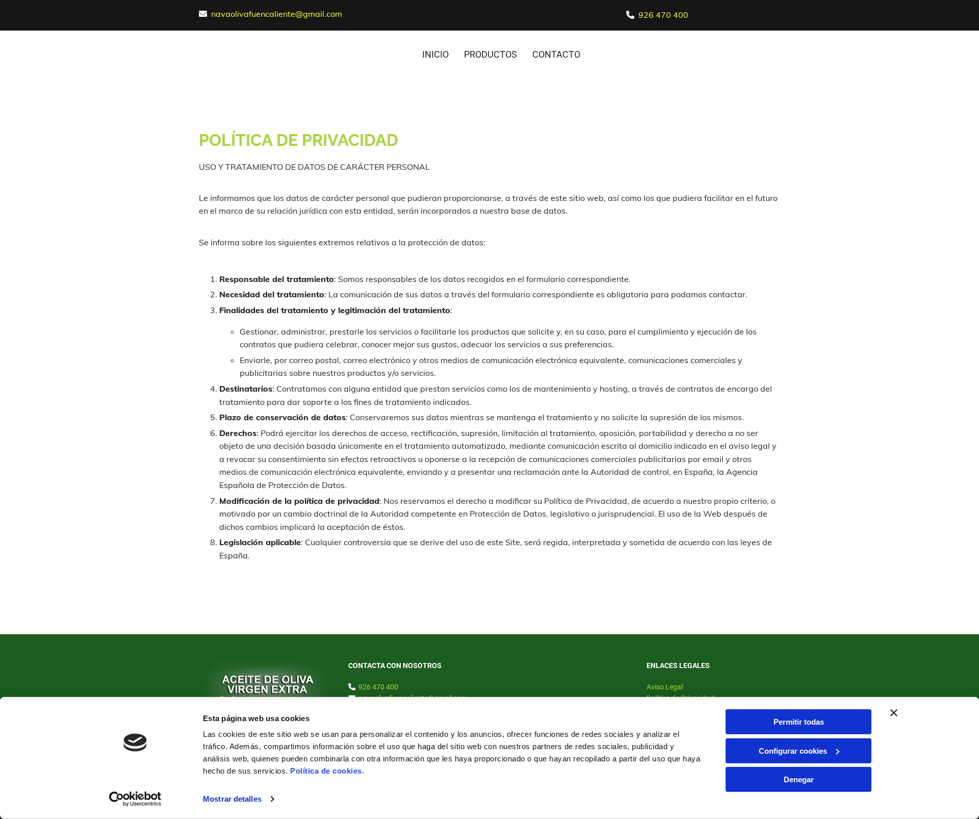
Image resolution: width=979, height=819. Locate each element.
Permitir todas (799, 722)
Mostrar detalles (232, 799)
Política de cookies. (327, 770)
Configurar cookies (793, 750)
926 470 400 (663, 15)
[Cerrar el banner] (893, 712)
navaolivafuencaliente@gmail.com (276, 14)
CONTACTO (556, 54)
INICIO (435, 54)
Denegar (799, 779)
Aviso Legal (665, 687)
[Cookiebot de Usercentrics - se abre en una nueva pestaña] (135, 799)
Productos (490, 54)
